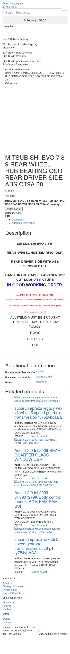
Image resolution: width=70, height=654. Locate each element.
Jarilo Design (60, 633)
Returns (7, 605)
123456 (40, 371)
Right (50, 376)
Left (38, 376)
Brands (6, 618)
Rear (43, 376)
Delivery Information (13, 586)
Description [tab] (18, 219)
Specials (7, 622)
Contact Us (8, 602)
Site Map (7, 609)
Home (8, 72)
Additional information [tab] (23, 223)
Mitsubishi (41, 381)
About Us (7, 583)
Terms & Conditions (13, 593)
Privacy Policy (10, 589)
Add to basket (13, 209)
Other (17, 72)
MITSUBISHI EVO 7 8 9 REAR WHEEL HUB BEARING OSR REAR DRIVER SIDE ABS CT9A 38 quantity (34, 202)
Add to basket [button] (39, 436)
